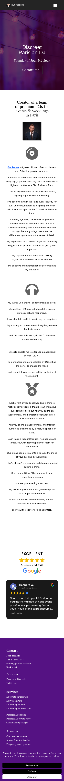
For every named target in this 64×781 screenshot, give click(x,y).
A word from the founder (18, 740)
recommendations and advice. (32, 345)
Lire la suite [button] (16, 613)
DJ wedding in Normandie (18, 708)
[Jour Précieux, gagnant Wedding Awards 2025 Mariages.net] (32, 629)
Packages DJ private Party (18, 719)
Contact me (30, 70)
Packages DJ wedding (16, 715)
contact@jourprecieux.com (18, 663)
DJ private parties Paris (17, 697)
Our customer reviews (16, 736)
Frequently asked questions (18, 744)
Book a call (11, 667)
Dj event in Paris (14, 701)
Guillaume (13, 167)
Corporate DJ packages (17, 722)
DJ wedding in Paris (15, 704)
